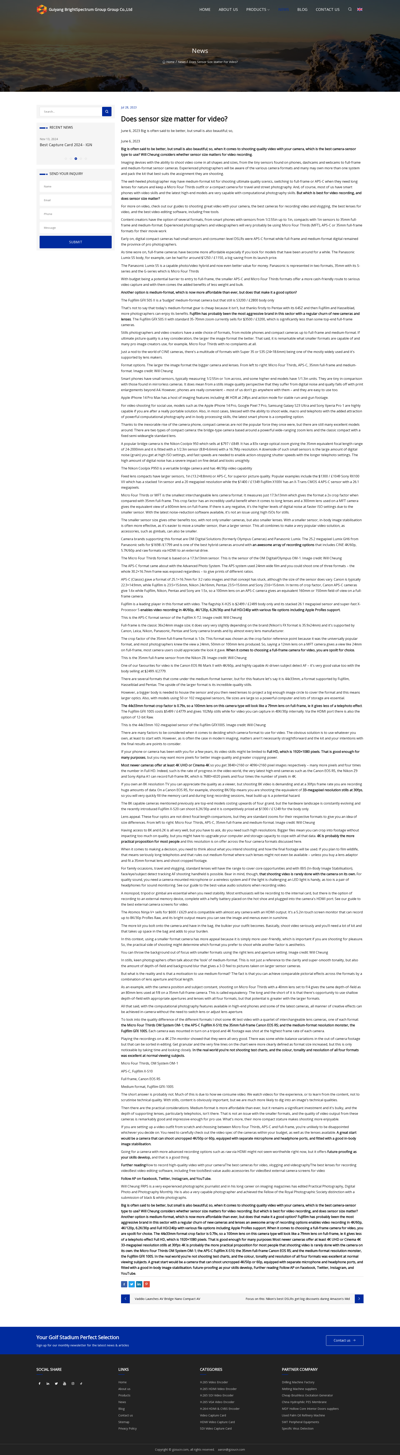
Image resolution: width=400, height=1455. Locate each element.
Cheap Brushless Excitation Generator (307, 1395)
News (283, 9)
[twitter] (56, 1384)
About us (228, 9)
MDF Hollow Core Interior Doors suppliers (310, 1409)
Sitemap (123, 1422)
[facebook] (39, 1384)
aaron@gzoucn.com (231, 1449)
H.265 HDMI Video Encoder (218, 1389)
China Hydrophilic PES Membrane (304, 1402)
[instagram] (73, 1384)
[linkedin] (48, 1384)
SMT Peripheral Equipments (300, 1422)
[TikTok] (81, 1384)
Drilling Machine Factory (298, 1382)
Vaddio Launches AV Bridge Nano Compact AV (167, 1299)
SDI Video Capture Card (216, 1428)
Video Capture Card (213, 1415)
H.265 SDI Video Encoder (217, 1395)
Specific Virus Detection (298, 1428)
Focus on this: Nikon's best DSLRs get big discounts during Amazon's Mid (298, 1299)
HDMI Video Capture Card (217, 1422)
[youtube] (64, 1384)
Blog (302, 9)
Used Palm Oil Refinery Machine (303, 1415)
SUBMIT (75, 242)
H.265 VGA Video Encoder (217, 1402)
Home (204, 9)
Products (256, 9)
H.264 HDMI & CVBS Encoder (220, 1409)
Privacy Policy (127, 1428)
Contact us (328, 9)
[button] (65, 158)
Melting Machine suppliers (299, 1389)
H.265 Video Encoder (214, 1382)
